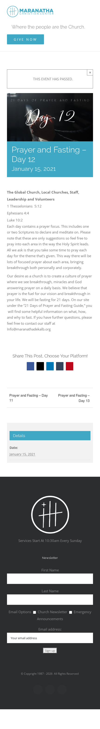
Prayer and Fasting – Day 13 (74, 398)
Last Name (50, 591)
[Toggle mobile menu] (91, 7)
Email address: (50, 629)
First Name (50, 570)
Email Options (20, 611)
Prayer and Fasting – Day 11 (28, 397)
